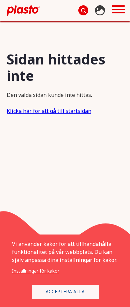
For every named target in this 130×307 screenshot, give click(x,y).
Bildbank (101, 10)
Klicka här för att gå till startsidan (49, 111)
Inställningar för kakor (35, 271)
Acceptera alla (65, 291)
